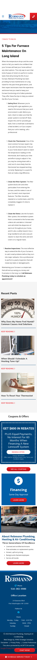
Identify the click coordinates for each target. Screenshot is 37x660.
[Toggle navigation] (3, 16)
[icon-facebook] (18, 612)
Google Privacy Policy (8, 648)
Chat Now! (25, 650)
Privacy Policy (15, 642)
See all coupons (18, 469)
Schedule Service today (18, 657)
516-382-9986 (18, 588)
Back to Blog (9, 39)
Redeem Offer (18, 452)
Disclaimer (4, 642)
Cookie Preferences (29, 642)
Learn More (18, 500)
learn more (18, 563)
